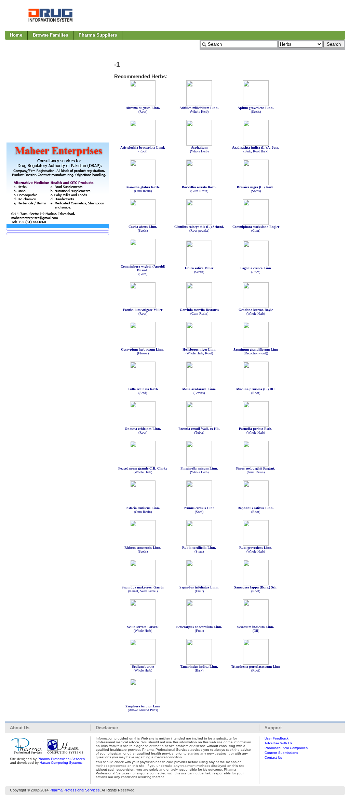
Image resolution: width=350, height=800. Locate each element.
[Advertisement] (220, 15)
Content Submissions (281, 753)
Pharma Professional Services (61, 759)
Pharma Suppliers (98, 35)
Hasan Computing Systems (61, 762)
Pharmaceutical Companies (286, 748)
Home (16, 35)
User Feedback (276, 738)
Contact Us (273, 757)
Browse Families (50, 35)
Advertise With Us (278, 743)
